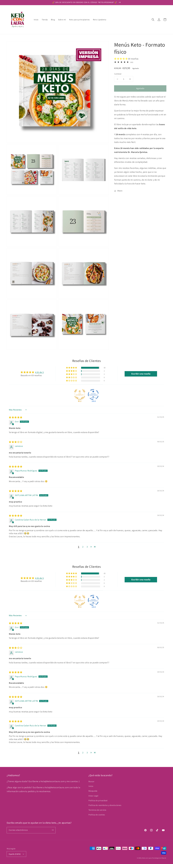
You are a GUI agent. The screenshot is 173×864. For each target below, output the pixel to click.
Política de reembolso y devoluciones (105, 805)
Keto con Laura (147, 858)
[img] (15, 417)
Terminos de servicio (97, 810)
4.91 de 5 (39, 372)
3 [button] (87, 546)
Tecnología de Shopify (159, 858)
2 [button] (83, 546)
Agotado (140, 88)
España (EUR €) (15, 854)
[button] (153, 20)
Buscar (91, 781)
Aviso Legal (93, 796)
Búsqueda (93, 791)
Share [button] (119, 191)
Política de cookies (97, 814)
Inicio (91, 786)
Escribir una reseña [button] (140, 373)
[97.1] (79, 394)
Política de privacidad (98, 800)
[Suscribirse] (52, 830)
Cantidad (117, 74)
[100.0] (93, 394)
